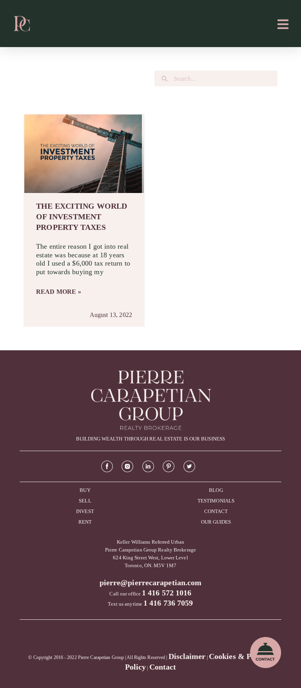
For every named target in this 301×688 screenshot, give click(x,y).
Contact (162, 667)
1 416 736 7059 (168, 603)
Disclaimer (187, 656)
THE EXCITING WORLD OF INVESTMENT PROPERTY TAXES (81, 216)
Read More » (58, 291)
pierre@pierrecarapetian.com (151, 582)
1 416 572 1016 (166, 592)
